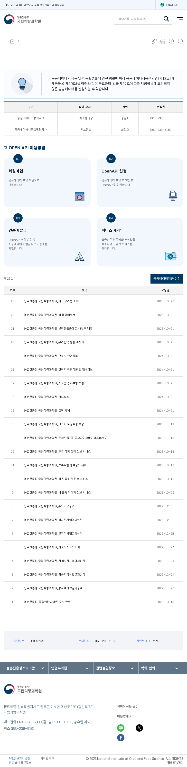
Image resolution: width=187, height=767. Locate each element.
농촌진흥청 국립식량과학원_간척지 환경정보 (51, 356)
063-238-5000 (29, 722)
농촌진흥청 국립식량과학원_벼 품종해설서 (49, 315)
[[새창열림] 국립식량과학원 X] (139, 728)
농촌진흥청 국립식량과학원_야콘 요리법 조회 (51, 301)
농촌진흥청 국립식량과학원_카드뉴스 (46, 397)
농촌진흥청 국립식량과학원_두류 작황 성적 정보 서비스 (57, 451)
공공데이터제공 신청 (166, 278)
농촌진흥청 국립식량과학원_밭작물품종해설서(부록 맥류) (59, 328)
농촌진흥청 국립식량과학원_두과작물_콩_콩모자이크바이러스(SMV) (66, 438)
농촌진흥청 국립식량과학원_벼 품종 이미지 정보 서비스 (57, 492)
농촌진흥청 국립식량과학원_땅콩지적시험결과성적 (54, 574)
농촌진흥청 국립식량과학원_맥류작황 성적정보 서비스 (56, 465)
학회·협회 (148, 668)
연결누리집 (59, 668)
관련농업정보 (105, 668)
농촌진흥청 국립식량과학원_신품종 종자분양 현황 (54, 383)
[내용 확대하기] (171, 41)
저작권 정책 (47, 758)
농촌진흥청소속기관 (20, 668)
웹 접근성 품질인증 (20, 762)
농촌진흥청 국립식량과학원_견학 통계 (47, 410)
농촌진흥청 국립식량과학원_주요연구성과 (49, 506)
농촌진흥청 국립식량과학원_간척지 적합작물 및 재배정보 (58, 369)
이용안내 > (124, 716)
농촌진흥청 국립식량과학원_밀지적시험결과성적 (53, 533)
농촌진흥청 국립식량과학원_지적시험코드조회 (52, 547)
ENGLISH (172, 4)
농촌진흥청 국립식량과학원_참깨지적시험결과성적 (54, 561)
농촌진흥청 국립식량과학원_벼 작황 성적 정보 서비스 (56, 479)
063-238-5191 (23, 729)
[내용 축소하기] (180, 41)
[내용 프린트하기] (162, 41)
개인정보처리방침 (19, 758)
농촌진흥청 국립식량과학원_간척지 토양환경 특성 (54, 424)
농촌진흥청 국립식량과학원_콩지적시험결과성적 (53, 588)
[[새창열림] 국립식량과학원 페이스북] (120, 737)
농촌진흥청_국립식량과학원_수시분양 (47, 602)
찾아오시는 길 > (127, 706)
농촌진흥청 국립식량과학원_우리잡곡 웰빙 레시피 (54, 342)
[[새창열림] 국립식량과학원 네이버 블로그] (120, 728)
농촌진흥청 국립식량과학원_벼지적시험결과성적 (53, 520)
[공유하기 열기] (154, 41)
